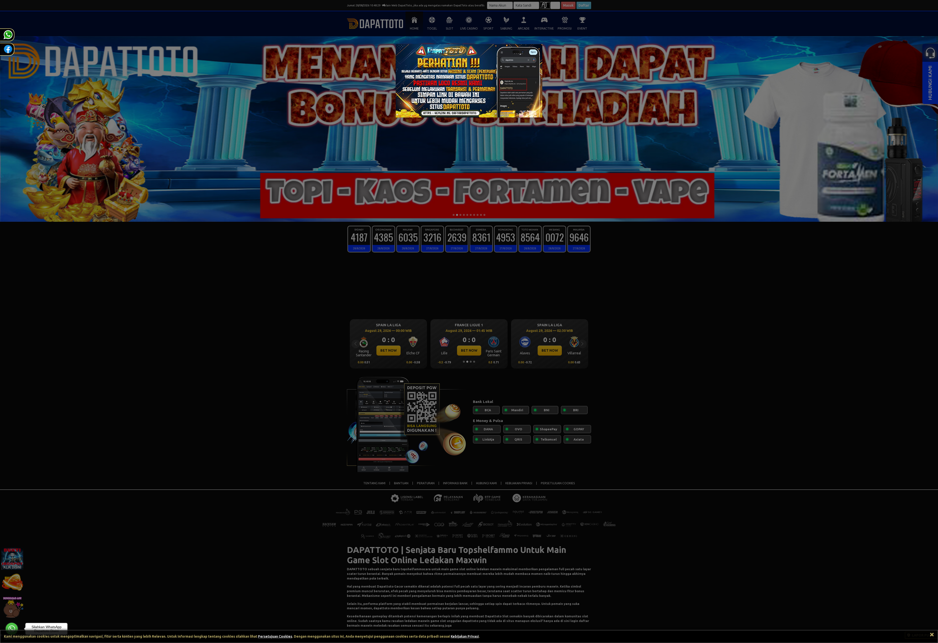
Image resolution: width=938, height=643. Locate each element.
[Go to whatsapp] (12, 629)
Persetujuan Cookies (275, 636)
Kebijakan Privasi (465, 636)
